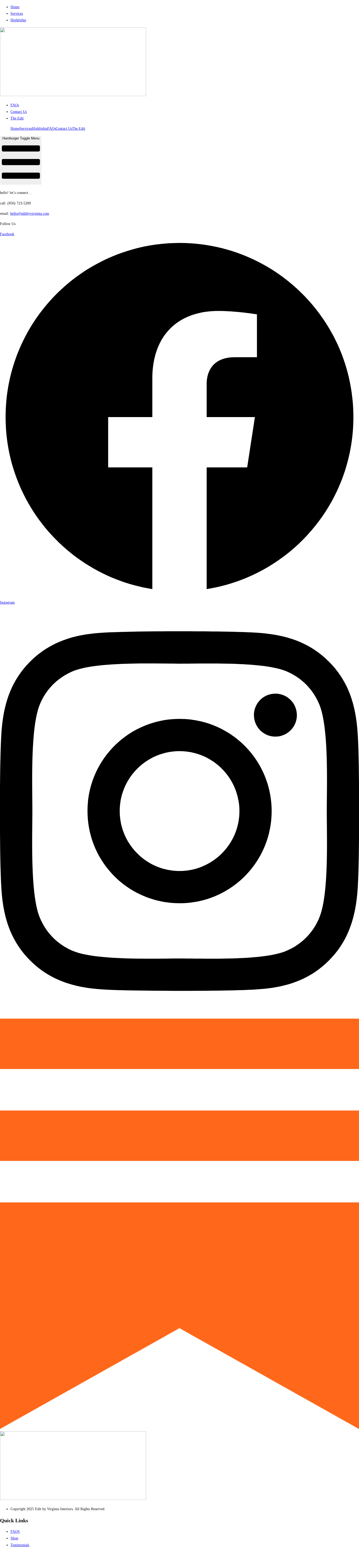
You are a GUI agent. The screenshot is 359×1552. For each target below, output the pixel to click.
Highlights (39, 129)
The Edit (78, 129)
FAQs (51, 129)
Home (15, 129)
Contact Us (64, 129)
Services (25, 129)
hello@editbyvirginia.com (29, 214)
